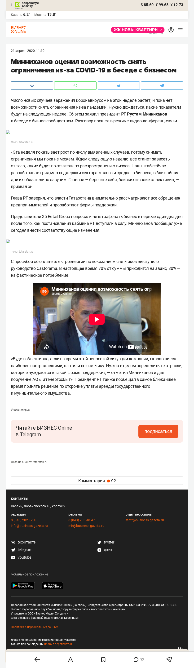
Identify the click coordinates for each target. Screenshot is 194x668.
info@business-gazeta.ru (29, 526)
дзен (107, 550)
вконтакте (26, 542)
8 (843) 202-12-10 (24, 520)
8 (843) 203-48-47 (81, 520)
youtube (24, 557)
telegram (24, 550)
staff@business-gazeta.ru (145, 520)
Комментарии (97, 480)
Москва (40, 15)
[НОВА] (136, 30)
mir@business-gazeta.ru (86, 526)
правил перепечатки (58, 644)
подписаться (158, 431)
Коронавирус (20, 410)
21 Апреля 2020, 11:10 (27, 51)
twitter (108, 542)
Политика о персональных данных (34, 627)
